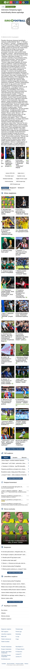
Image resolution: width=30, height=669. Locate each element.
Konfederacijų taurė (5, 659)
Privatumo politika (19, 663)
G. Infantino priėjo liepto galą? (8, 560)
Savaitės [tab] (15, 457)
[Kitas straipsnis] (28, 21)
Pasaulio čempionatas (6, 646)
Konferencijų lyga (9, 181)
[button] (2, 2)
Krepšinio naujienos (6, 618)
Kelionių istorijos (5, 616)
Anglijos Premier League (21, 178)
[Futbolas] (3, 7)
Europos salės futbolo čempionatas (6, 652)
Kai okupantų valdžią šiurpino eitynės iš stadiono (13, 589)
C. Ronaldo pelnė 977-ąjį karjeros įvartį (10, 557)
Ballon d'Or (3, 636)
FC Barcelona (19, 651)
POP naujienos (4, 631)
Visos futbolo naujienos (15, 449)
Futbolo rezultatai (5, 641)
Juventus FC (19, 656)
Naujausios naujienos (6, 629)
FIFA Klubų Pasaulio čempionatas (6, 656)
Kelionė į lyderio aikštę (7, 598)
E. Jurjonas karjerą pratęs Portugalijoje (11, 566)
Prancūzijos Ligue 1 (9, 176)
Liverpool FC (19, 654)
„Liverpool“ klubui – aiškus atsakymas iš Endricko (13, 474)
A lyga (17, 639)
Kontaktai (4, 663)
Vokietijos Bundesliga (8, 178)
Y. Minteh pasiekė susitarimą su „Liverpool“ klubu (13, 569)
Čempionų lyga (19, 629)
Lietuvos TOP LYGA (10, 173)
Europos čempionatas (6, 649)
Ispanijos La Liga (21, 176)
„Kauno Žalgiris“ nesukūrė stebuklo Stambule (12, 460)
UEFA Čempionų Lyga (15, 184)
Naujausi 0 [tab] (13, 187)
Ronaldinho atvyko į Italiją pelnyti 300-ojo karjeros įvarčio (15, 472)
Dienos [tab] (6, 457)
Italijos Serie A (21, 173)
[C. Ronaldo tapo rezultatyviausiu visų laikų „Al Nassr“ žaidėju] (15, 528)
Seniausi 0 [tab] (21, 187)
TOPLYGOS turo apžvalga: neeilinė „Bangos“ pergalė (14, 595)
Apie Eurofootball (10, 663)
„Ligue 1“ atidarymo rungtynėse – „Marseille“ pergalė (14, 490)
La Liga (17, 636)
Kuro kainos (4, 610)
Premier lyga (19, 631)
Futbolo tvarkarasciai (6, 639)
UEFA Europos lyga (20, 181)
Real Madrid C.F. (19, 646)
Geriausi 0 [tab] (5, 187)
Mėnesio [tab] (24, 457)
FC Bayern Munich (20, 649)
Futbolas (26, 663)
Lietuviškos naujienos (6, 634)
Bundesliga (18, 634)
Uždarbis (3, 613)
